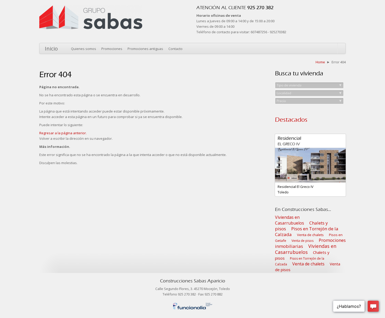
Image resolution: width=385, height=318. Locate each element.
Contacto (175, 48)
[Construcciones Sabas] (90, 8)
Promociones (111, 48)
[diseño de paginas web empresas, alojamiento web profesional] (192, 305)
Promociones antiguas (145, 48)
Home (320, 62)
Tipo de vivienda (309, 85)
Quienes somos (83, 48)
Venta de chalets (310, 234)
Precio (309, 101)
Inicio (51, 48)
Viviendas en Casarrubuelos (289, 220)
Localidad (309, 93)
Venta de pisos (303, 240)
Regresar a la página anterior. (63, 133)
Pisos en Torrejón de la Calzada (306, 231)
